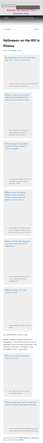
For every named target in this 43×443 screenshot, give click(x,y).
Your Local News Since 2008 (24, 18)
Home (6, 18)
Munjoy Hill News (24, 438)
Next (37, 29)
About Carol (8, 22)
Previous (7, 29)
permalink (20, 440)
